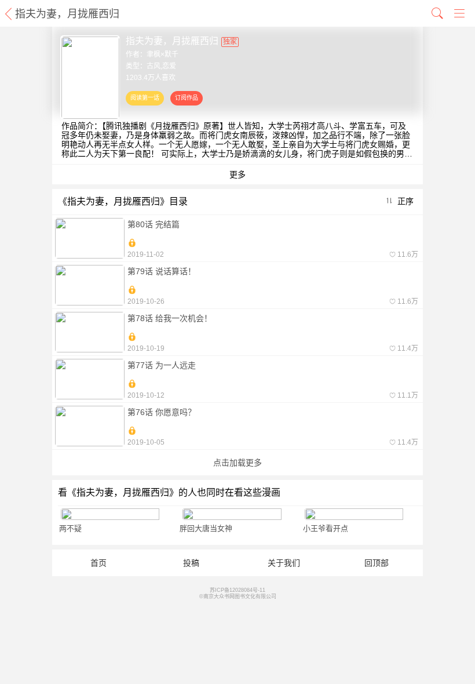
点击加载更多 (237, 462)
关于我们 (284, 562)
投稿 (191, 562)
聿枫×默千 (162, 54)
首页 (98, 562)
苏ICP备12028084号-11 (237, 590)
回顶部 (376, 562)
